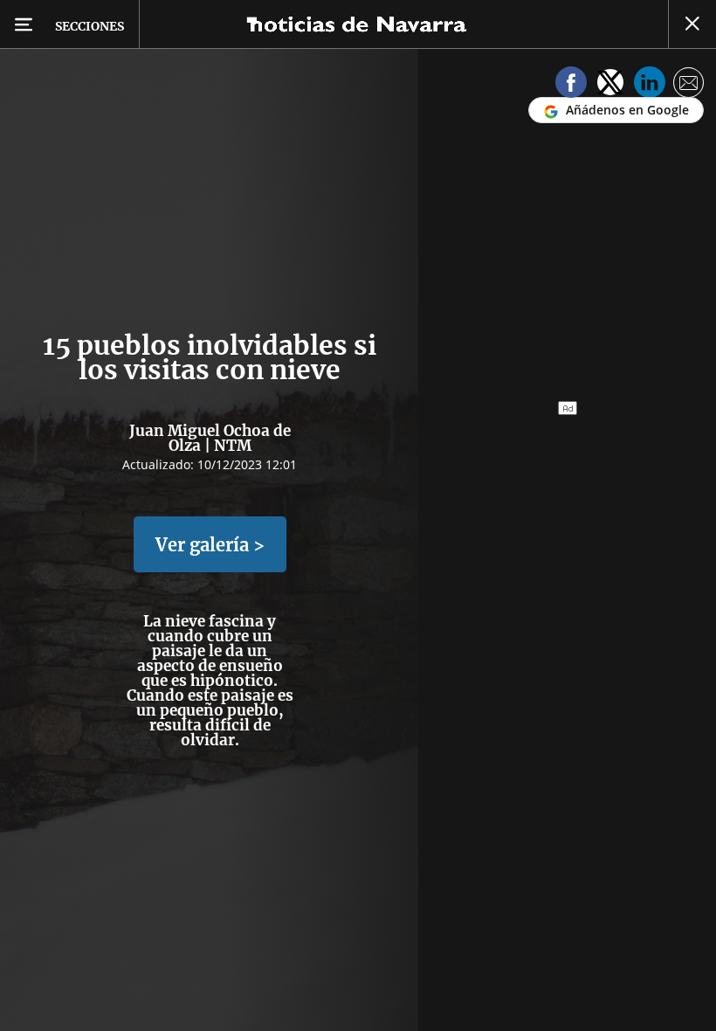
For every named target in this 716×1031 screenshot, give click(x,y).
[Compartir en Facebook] (571, 85)
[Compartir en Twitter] (610, 85)
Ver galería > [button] (210, 545)
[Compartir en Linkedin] (649, 85)
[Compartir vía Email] (689, 85)
